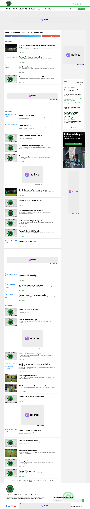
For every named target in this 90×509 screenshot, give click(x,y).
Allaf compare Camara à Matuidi (28, 450)
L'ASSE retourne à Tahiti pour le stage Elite (30, 220)
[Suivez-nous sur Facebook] (6, 506)
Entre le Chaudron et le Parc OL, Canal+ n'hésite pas (33, 190)
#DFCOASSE (73, 87)
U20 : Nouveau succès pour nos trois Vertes (31, 210)
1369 (41, 480)
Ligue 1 (24, 498)
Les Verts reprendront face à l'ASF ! (28, 375)
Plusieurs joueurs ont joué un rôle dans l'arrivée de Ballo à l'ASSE (72, 90)
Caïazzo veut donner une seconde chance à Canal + (33, 77)
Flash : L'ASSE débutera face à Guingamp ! (30, 354)
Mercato (23, 62)
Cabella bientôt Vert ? (25, 125)
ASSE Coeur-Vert (39, 498)
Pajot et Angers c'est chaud (26, 115)
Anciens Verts (32, 498)
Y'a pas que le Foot (9, 498)
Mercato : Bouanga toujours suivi (28, 156)
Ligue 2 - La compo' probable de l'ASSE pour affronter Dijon (73, 103)
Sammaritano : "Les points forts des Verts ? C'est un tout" (73, 108)
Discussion (23, 9)
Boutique (48, 9)
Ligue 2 (27, 498)
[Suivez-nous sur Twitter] (9, 506)
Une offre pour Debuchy (25, 67)
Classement (12, 494)
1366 (31, 480)
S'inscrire (82, 8)
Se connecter (73, 9)
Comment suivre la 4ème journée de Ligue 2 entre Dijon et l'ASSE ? (73, 98)
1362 (17, 480)
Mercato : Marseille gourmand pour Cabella (31, 57)
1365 (27, 480)
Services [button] (32, 9)
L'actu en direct (79, 82)
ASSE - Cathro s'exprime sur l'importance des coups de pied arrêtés (72, 122)
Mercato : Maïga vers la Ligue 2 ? (28, 471)
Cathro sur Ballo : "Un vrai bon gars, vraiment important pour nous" (71, 113)
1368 (37, 480)
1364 (24, 480)
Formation (24, 226)
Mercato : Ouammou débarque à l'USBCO (30, 135)
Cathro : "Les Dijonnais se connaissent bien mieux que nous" (73, 85)
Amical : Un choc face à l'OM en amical (29, 231)
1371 (48, 480)
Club (23, 82)
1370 (44, 480)
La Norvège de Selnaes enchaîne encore (30, 461)
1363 (20, 480)
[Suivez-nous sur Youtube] (15, 506)
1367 (34, 480)
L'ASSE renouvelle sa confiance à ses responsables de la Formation (34, 364)
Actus (15, 9)
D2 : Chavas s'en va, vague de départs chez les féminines (34, 386)
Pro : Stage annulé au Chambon (27, 275)
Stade (32, 497)
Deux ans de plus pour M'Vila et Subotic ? (30, 200)
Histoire (15, 498)
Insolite (42, 497)
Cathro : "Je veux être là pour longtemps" (72, 94)
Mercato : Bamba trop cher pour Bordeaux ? (31, 430)
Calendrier (17, 494)
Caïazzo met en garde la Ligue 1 (27, 241)
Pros (23, 52)
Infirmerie (15, 497)
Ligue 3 (38, 497)
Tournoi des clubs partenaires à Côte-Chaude (31, 285)
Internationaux (20, 497)
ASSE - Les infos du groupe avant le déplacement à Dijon (71, 117)
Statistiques (20, 498)
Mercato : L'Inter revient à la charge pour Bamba (32, 295)
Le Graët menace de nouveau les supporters (31, 145)
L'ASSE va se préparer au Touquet (28, 319)
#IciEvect (31, 494)
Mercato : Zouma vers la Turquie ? (28, 309)
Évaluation (27, 494)
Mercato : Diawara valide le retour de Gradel (31, 396)
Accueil (8, 9)
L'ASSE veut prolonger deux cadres (28, 440)
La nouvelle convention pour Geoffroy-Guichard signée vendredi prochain (37, 46)
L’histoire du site (79, 506)
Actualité (7, 494)
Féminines (24, 216)
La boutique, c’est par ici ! (74, 143)
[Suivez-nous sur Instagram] (12, 506)
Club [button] (40, 9)
